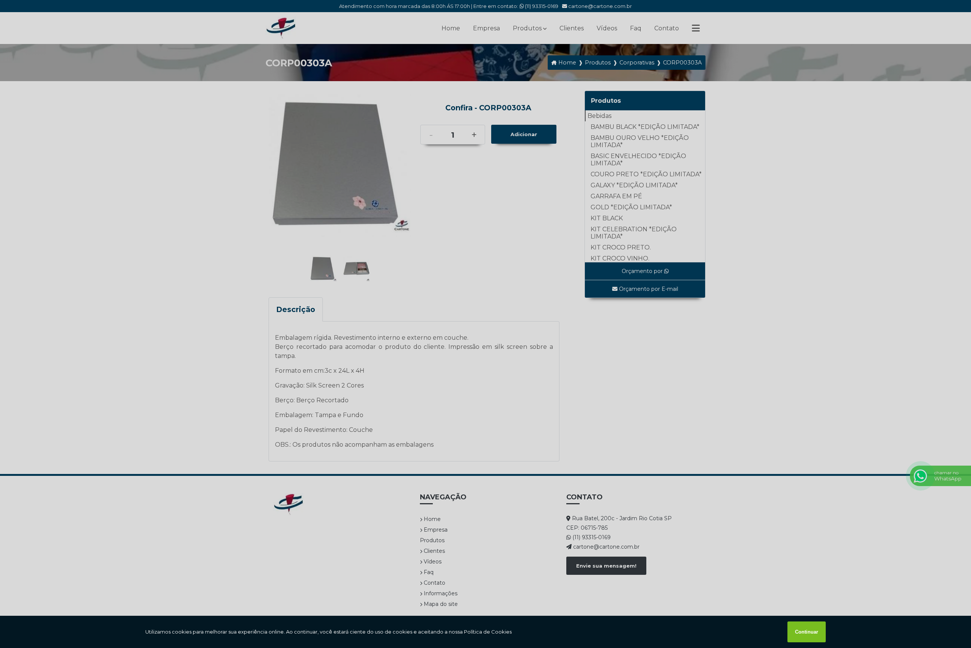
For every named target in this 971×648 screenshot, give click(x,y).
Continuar (806, 632)
